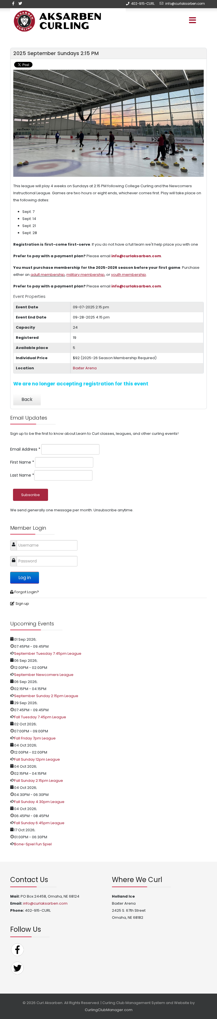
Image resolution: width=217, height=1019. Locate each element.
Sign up (22, 603)
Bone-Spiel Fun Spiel (33, 844)
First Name (22, 462)
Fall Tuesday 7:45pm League (40, 717)
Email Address (25, 449)
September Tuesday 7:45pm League (47, 653)
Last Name (22, 475)
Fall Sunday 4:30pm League (39, 801)
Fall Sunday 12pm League (37, 759)
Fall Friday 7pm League (35, 738)
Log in (24, 577)
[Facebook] (17, 949)
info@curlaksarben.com (185, 3)
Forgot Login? (26, 592)
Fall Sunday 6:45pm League (39, 823)
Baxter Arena (85, 368)
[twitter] (20, 3)
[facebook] (13, 3)
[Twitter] (17, 967)
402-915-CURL (143, 3)
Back (26, 399)
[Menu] (185, 21)
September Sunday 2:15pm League (46, 696)
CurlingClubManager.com (109, 1010)
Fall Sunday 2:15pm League (38, 780)
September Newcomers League (43, 674)
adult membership (48, 274)
